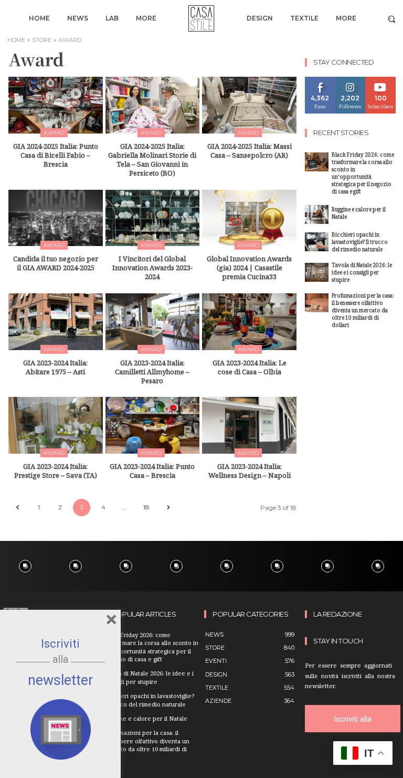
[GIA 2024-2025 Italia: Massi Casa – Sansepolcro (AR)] (249, 105)
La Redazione (337, 614)
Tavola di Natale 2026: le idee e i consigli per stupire (362, 273)
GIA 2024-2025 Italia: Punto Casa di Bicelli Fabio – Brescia (55, 156)
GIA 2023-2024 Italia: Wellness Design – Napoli (249, 472)
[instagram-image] (25, 566)
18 (146, 507)
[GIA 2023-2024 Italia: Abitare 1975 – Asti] (55, 321)
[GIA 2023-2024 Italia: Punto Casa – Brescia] (152, 425)
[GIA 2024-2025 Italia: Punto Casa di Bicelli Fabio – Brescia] (55, 105)
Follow (350, 81)
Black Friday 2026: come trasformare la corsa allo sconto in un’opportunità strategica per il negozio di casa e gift (363, 174)
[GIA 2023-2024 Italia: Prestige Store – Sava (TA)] (55, 425)
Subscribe (381, 81)
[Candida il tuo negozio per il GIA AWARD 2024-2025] (55, 218)
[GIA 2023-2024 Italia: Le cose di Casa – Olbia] (249, 321)
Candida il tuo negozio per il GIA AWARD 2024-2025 (55, 264)
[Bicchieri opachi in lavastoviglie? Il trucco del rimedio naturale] (316, 241)
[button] (391, 18)
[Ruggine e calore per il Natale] (316, 214)
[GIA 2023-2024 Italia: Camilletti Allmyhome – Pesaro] (152, 321)
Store (41, 40)
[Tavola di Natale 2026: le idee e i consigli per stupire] (316, 272)
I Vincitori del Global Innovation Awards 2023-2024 (152, 269)
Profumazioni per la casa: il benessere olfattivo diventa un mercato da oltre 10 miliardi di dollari (363, 311)
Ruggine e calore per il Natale (359, 214)
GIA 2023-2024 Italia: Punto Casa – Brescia (152, 472)
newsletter (60, 680)
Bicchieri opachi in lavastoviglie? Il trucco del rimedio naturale (360, 243)
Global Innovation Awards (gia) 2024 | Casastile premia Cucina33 (249, 269)
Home (16, 40)
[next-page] (168, 507)
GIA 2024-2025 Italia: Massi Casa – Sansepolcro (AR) (249, 152)
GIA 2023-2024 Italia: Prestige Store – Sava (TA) (55, 472)
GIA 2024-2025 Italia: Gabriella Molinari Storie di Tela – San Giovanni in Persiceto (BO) (152, 161)
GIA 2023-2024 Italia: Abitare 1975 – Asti (55, 369)
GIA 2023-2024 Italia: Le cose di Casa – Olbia (250, 369)
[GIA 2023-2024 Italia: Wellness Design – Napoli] (249, 425)
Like (320, 81)
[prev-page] (17, 507)
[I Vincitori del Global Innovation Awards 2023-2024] (152, 218)
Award (54, 132)
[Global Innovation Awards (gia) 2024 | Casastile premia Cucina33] (249, 218)
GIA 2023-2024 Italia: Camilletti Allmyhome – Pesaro (152, 373)
